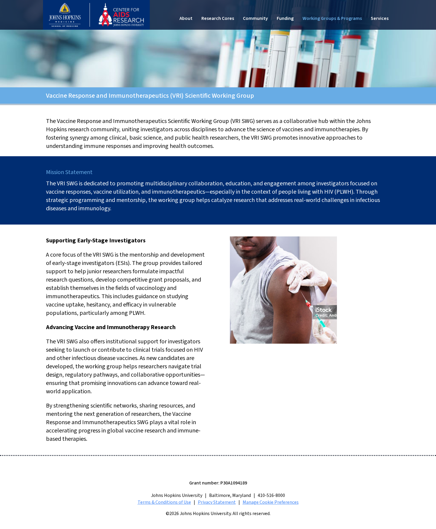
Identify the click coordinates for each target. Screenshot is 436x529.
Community (255, 18)
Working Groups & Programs (332, 18)
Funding (285, 18)
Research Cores (217, 18)
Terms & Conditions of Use (164, 502)
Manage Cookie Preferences (271, 502)
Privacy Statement (217, 502)
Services (380, 18)
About (185, 18)
